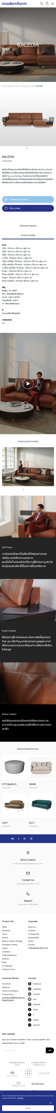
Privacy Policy (8, 994)
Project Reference (9, 955)
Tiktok (35, 1009)
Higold (4, 948)
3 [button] (29, 489)
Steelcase (6, 930)
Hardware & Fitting (9, 944)
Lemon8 (36, 1025)
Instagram (37, 989)
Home (4, 934)
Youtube (36, 994)
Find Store (6, 983)
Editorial (5, 958)
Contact (31, 944)
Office (4, 927)
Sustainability (33, 937)
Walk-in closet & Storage (12, 941)
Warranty (6, 987)
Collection (6, 951)
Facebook (37, 983)
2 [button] (29, 148)
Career (31, 941)
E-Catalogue (7, 965)
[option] (28, 44)
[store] (47, 4)
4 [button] (32, 489)
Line (34, 999)
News (4, 962)
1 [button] (26, 148)
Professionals (33, 934)
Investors (32, 930)
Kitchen (5, 937)
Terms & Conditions (10, 990)
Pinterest (36, 1004)
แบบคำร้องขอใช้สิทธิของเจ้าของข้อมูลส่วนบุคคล (13, 999)
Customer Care (8, 969)
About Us (32, 927)
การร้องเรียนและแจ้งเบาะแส (38, 948)
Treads (36, 1019)
